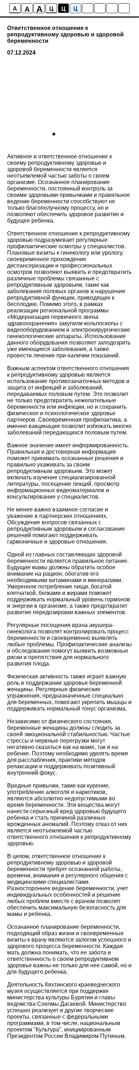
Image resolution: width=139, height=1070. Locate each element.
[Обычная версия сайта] (124, 8)
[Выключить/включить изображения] (87, 8)
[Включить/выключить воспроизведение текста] (99, 8)
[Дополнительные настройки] (112, 8)
